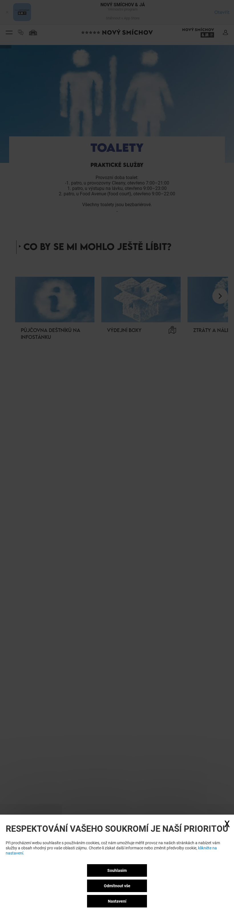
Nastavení (117, 901)
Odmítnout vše (117, 886)
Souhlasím (117, 870)
